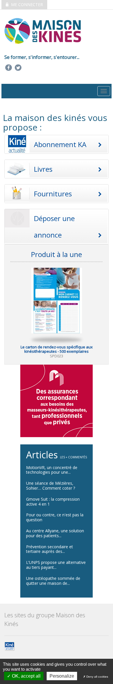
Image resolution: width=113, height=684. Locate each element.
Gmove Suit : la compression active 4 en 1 (53, 501)
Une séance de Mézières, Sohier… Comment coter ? (50, 485)
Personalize (62, 676)
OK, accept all (26, 676)
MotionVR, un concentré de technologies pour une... (51, 470)
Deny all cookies (96, 676)
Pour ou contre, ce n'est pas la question (54, 517)
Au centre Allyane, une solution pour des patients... (55, 533)
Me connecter (26, 4)
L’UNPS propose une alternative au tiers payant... (56, 565)
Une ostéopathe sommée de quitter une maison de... (53, 581)
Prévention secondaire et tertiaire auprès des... (49, 549)
